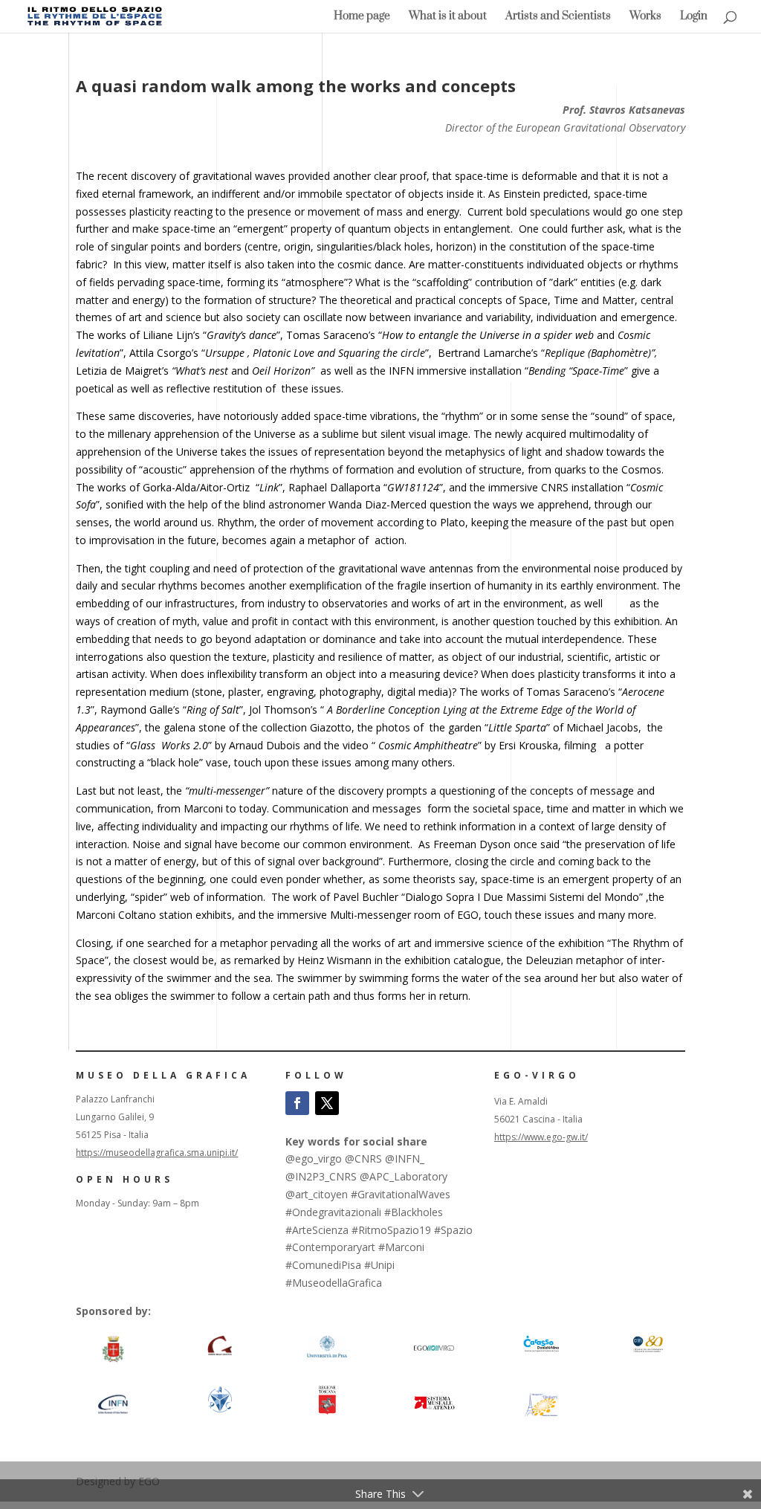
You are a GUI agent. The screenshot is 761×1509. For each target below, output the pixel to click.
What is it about (448, 17)
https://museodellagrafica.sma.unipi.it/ (157, 1152)
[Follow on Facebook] (297, 1103)
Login (693, 17)
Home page (362, 17)
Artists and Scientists (558, 17)
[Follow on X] (327, 1103)
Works (645, 17)
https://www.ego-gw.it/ (541, 1137)
